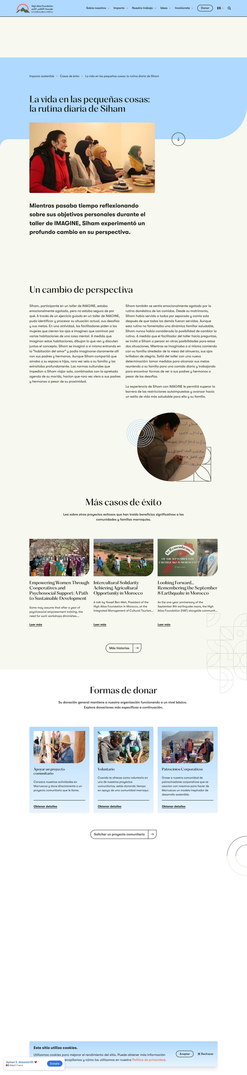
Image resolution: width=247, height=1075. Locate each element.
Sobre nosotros (96, 8)
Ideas (164, 8)
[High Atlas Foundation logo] (34, 8)
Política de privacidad (148, 1060)
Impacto (119, 8)
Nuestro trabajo (142, 8)
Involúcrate (182, 8)
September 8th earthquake (175, 606)
